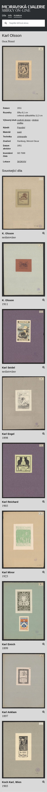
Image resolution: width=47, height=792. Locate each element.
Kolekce (18, 15)
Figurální (21, 128)
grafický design (24, 120)
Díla (4, 15)
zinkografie (22, 137)
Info (10, 15)
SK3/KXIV (21, 162)
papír (19, 132)
